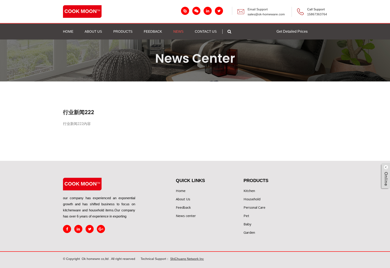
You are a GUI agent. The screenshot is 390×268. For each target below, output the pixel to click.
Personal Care (254, 207)
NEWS (178, 31)
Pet (246, 215)
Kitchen (249, 190)
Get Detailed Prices (292, 31)
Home (68, 31)
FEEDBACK (153, 31)
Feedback (183, 207)
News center (186, 215)
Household (252, 199)
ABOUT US (93, 31)
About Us (183, 199)
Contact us (206, 31)
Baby (247, 224)
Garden (249, 232)
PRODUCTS (122, 31)
